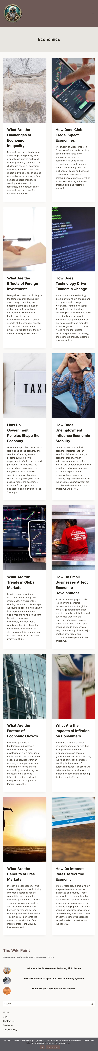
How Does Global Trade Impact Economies (70, 135)
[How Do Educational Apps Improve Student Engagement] (7, 980)
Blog (5, 1016)
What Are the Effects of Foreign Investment (22, 283)
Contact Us (9, 1021)
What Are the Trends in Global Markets (21, 582)
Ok (42, 1047)
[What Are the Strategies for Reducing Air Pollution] (7, 970)
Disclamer (8, 1025)
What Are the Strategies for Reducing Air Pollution (54, 968)
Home (6, 1012)
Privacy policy (52, 1047)
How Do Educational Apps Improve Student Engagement (54, 978)
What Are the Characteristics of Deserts (53, 988)
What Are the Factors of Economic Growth (22, 730)
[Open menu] (92, 13)
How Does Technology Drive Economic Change (71, 283)
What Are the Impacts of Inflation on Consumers (73, 730)
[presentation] (24, 90)
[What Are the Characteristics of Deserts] (7, 991)
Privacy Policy (10, 1029)
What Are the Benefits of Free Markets (21, 874)
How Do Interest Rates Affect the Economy (70, 874)
